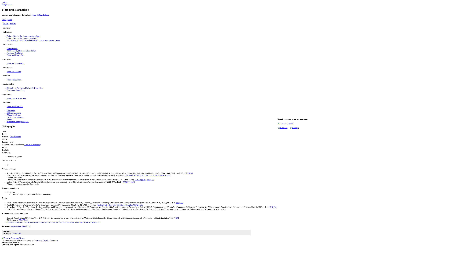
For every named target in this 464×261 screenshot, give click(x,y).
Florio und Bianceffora (15, 55)
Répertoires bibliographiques (18, 122)
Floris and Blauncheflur (16, 63)
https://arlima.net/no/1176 (20, 226)
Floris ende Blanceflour (16, 90)
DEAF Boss (23, 220)
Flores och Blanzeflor (15, 107)
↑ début (4, 2)
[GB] (187, 173)
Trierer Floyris (12, 49)
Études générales (9, 24)
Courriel (289, 123)
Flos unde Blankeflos (15, 53)
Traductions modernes (15, 117)
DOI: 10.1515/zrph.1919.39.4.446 (158, 175)
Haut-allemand (15, 137)
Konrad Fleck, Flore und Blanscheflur (21, 51)
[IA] (191, 173)
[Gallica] (128, 175)
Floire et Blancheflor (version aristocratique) (23, 36)
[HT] (139, 175)
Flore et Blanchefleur (40, 15)
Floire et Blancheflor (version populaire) (22, 38)
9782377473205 (129, 182)
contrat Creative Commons (47, 240)
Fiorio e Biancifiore (14, 80)
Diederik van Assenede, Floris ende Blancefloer (25, 88)
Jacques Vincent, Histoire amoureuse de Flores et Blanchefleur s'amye (33, 40)
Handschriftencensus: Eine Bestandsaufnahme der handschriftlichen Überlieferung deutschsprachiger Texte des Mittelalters (53, 222)
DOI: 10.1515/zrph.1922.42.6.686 (130, 205)
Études (9, 119)
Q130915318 (16, 233)
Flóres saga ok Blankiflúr (16, 98)
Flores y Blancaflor (14, 72)
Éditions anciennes (14, 113)
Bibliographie (7, 20)
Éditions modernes (14, 115)
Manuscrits (11, 111)
